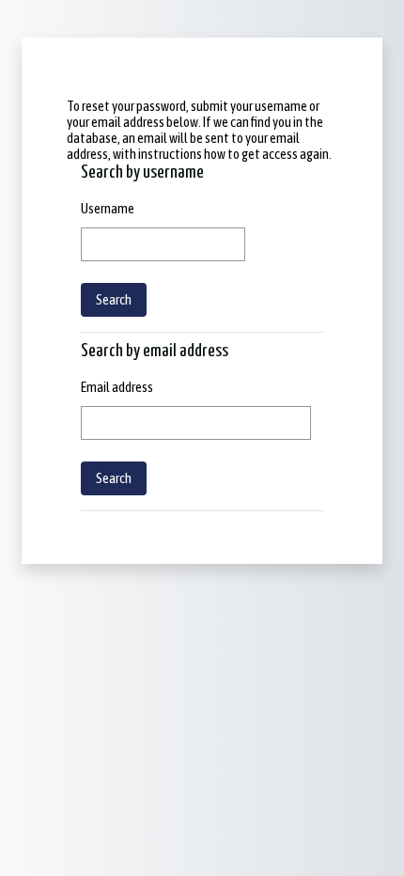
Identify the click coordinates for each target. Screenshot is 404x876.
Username (107, 208)
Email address (117, 387)
